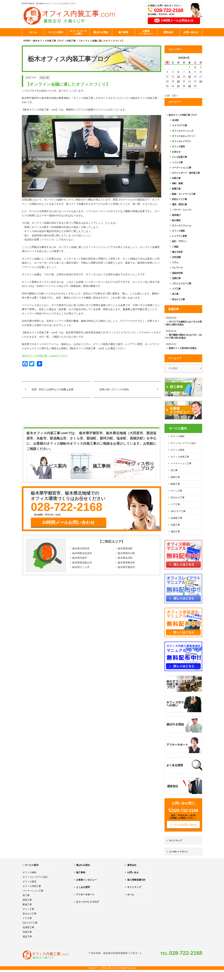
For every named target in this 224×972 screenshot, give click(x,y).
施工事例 (123, 32)
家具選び (176, 215)
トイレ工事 (177, 162)
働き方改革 (177, 252)
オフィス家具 (178, 146)
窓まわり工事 (178, 299)
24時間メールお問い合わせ (68, 522)
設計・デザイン (179, 241)
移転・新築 (177, 183)
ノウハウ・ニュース (181, 209)
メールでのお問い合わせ (183, 824)
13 (178, 76)
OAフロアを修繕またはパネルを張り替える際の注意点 (183, 323)
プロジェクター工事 (181, 283)
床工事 (175, 294)
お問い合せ (133, 872)
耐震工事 (176, 188)
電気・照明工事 (179, 204)
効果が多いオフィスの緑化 (114, 389)
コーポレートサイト (178, 851)
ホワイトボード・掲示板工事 (186, 172)
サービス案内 (55, 32)
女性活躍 (176, 257)
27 (178, 86)
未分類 (175, 120)
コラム (175, 262)
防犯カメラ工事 (179, 199)
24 (200, 81)
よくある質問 (83, 887)
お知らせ (176, 151)
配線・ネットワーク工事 (183, 194)
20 (178, 81)
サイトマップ (175, 840)
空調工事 (176, 278)
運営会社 (168, 32)
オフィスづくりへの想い (78, 32)
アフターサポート (85, 894)
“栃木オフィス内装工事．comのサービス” (45, 355)
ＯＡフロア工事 (179, 125)
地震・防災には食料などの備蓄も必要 (52, 389)
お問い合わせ (190, 32)
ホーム (33, 32)
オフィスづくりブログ (87, 901)
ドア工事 (176, 288)
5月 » (175, 95)
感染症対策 (177, 273)
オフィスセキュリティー (183, 136)
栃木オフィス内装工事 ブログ (48, 40)
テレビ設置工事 (179, 157)
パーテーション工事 (181, 167)
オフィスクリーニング (182, 130)
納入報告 (176, 220)
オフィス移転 (178, 230)
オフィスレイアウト (181, 141)
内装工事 (44, 77)
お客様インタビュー (146, 32)
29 (189, 86)
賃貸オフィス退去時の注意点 (182, 348)
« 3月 (167, 95)
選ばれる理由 (100, 32)
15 (189, 76)
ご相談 (175, 246)
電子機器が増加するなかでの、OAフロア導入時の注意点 (183, 336)
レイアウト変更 (179, 236)
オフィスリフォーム (181, 225)
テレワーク (177, 267)
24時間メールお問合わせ (177, 20)
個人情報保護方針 (136, 879)
